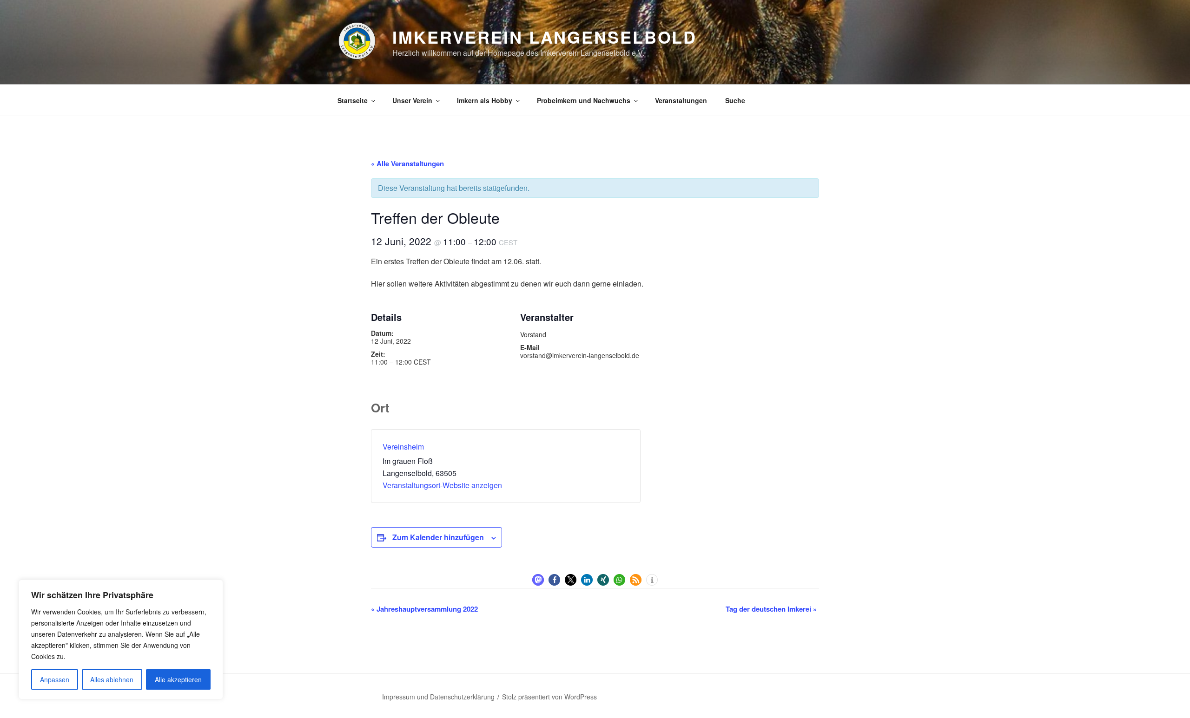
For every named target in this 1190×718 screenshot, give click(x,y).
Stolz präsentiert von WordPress (549, 696)
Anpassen (54, 679)
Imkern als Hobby (484, 100)
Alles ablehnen (111, 679)
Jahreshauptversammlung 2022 (424, 609)
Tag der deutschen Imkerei (771, 609)
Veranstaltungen (681, 100)
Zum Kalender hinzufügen (438, 537)
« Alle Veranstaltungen (407, 163)
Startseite (352, 100)
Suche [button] (735, 100)
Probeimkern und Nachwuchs (583, 100)
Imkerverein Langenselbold (544, 37)
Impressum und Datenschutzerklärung (438, 696)
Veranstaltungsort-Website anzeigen (442, 485)
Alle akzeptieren (178, 679)
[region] (121, 639)
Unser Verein (412, 100)
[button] (538, 580)
